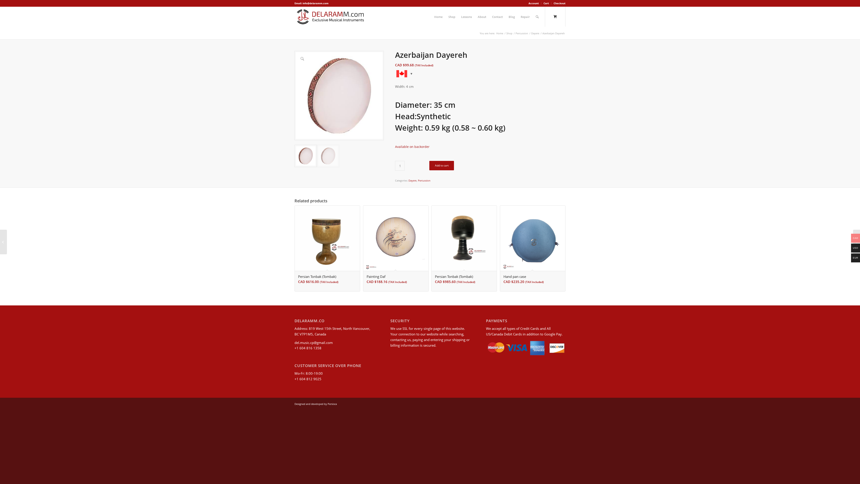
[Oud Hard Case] (3, 242)
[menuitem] (533, 3)
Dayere (412, 180)
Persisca (332, 404)
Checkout (559, 3)
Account (534, 3)
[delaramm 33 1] (330, 17)
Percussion (424, 180)
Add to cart (442, 165)
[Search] (537, 17)
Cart (546, 3)
